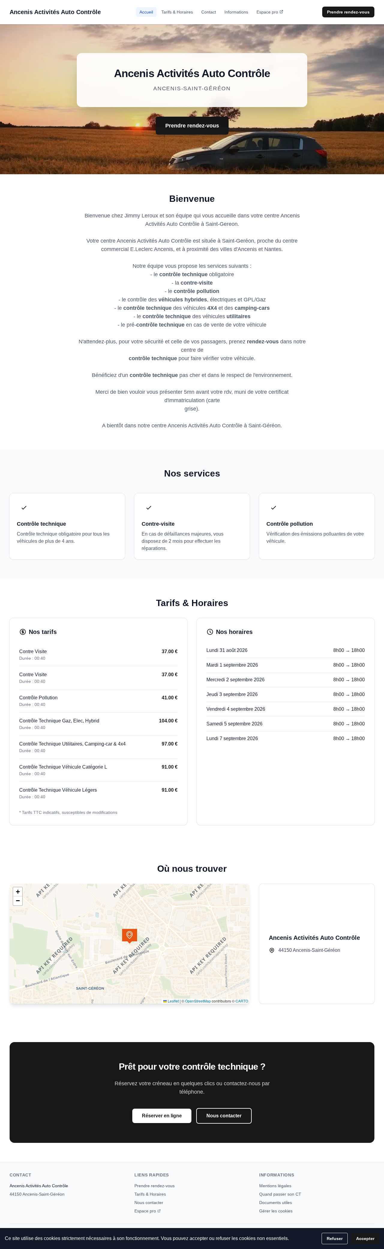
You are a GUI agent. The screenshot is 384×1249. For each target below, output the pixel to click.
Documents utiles (275, 1202)
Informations (236, 12)
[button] (129, 936)
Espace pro (267, 12)
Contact (208, 12)
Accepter (365, 1238)
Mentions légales (275, 1185)
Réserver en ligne (162, 1115)
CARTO (242, 1000)
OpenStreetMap (198, 1000)
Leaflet (173, 1000)
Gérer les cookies (275, 1211)
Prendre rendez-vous (348, 12)
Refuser (335, 1238)
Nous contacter (224, 1115)
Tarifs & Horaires (177, 12)
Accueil (146, 12)
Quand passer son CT (280, 1194)
